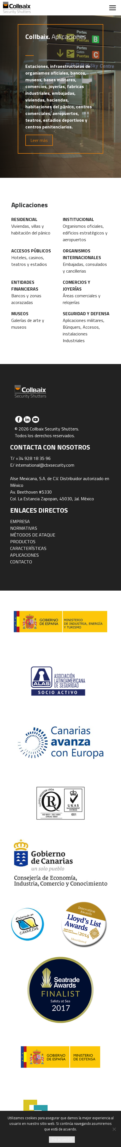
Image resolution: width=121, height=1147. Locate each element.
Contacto (21, 561)
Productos (22, 541)
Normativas (23, 528)
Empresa (20, 521)
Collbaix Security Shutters (17, 7)
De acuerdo (62, 1139)
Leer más (39, 140)
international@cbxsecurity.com (45, 465)
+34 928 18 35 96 (33, 458)
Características (28, 548)
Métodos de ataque (32, 534)
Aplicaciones (24, 555)
